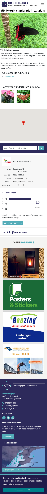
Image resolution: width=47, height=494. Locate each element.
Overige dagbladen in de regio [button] (14, 470)
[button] (23, 123)
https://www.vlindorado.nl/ (23, 182)
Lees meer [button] (19, 484)
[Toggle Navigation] (42, 4)
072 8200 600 (10, 403)
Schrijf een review (16, 232)
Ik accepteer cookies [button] (24, 490)
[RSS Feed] (13, 418)
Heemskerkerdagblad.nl (18, 3)
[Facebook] (4, 418)
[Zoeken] (41, 148)
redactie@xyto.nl (11, 406)
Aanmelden (8, 436)
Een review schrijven (13, 223)
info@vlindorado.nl (20, 178)
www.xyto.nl (9, 409)
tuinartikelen (9, 77)
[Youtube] (8, 418)
